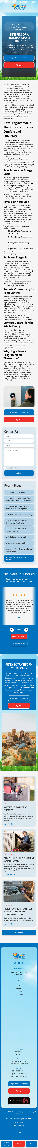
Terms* (17, 468)
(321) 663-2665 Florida (19, 1071)
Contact (19, 983)
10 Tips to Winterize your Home (17, 492)
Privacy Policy (19, 1122)
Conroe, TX (19, 1054)
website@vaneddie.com (19, 1076)
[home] (18, 6)
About (19, 980)
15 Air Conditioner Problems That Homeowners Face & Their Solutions (19, 499)
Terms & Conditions (19, 1125)
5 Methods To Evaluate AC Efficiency (19, 515)
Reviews (19, 988)
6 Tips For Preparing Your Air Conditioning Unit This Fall (16, 521)
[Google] (15, 963)
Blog (19, 986)
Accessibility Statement (19, 1129)
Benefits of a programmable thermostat (16, 558)
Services (19, 991)
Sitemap (19, 1132)
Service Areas (19, 994)
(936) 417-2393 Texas (19, 1074)
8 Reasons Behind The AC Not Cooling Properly (16, 530)
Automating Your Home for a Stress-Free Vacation (19, 550)
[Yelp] (23, 963)
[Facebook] (19, 963)
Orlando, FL (19, 1052)
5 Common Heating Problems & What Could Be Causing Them (17, 507)
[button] (31, 1144)
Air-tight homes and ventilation (17, 543)
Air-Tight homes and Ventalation (17, 537)
